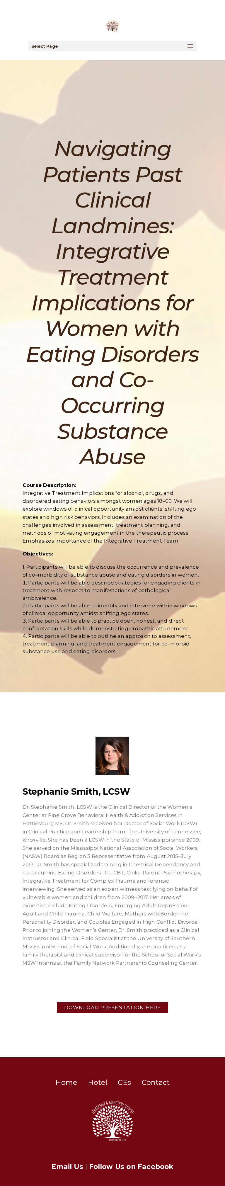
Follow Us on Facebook (131, 1167)
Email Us (67, 1167)
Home (66, 1082)
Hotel (97, 1082)
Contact (156, 1082)
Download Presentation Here (112, 1007)
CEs (124, 1082)
